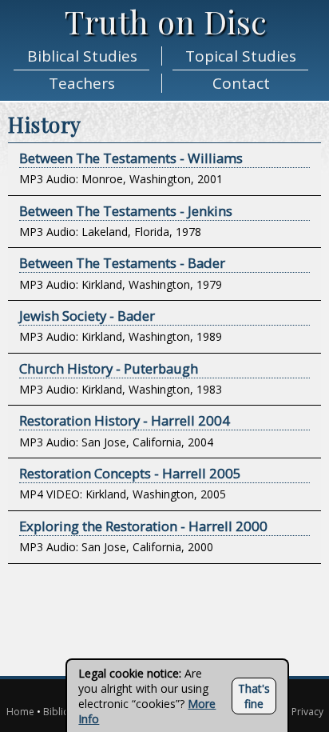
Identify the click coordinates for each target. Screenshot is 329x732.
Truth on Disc (166, 21)
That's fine (254, 696)
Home (20, 711)
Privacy (307, 711)
